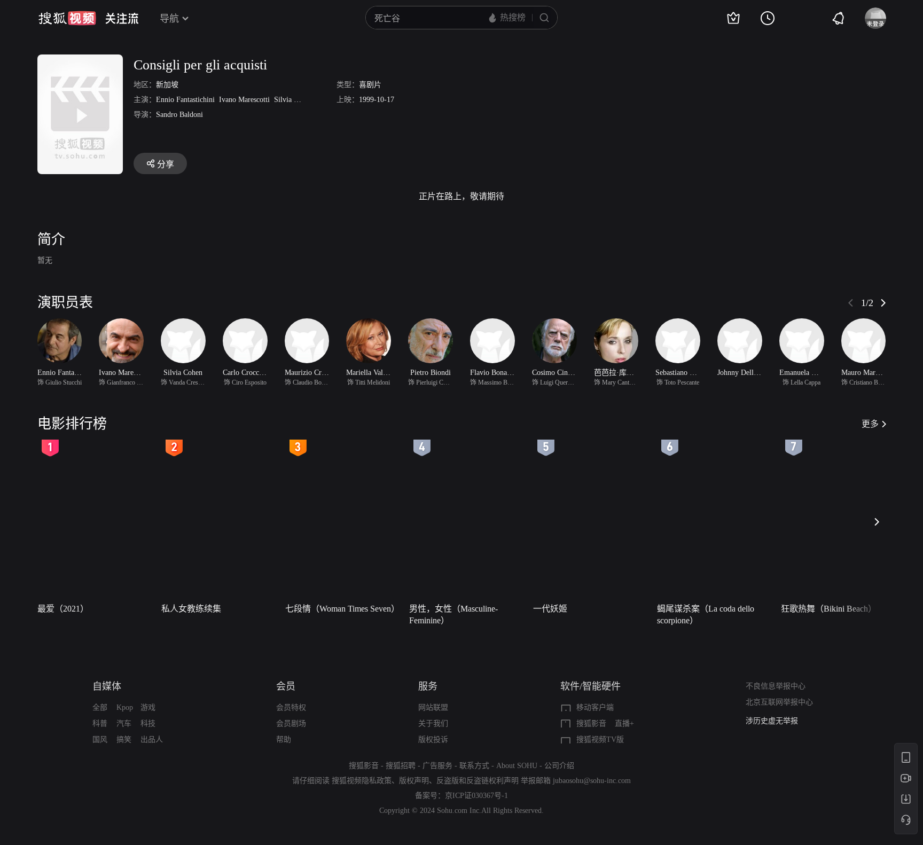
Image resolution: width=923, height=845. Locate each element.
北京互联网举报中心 (779, 702)
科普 (99, 723)
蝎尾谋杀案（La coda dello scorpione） (705, 614)
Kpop (124, 707)
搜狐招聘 (401, 766)
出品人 (151, 740)
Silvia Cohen (293, 100)
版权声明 (414, 781)
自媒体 (106, 686)
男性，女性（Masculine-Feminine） (453, 614)
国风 (99, 740)
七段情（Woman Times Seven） (342, 608)
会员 (285, 686)
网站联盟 (433, 707)
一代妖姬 (550, 608)
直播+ (624, 723)
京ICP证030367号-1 (476, 796)
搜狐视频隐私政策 (362, 781)
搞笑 (123, 740)
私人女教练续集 (191, 608)
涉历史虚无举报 (772, 721)
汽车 (123, 723)
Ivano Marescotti (244, 100)
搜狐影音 (591, 723)
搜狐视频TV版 (600, 740)
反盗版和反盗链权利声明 (477, 781)
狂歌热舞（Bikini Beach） (829, 608)
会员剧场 (291, 723)
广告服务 (437, 766)
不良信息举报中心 (775, 686)
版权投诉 (433, 740)
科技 (147, 723)
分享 (165, 164)
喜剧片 (370, 85)
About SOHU (516, 766)
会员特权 (291, 707)
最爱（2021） (63, 608)
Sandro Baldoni (179, 115)
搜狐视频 (67, 18)
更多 (870, 423)
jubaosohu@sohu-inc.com (592, 781)
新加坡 (167, 85)
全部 (99, 707)
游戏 (147, 707)
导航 (169, 19)
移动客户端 (595, 707)
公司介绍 (559, 766)
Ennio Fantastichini (185, 100)
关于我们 (433, 723)
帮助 (283, 740)
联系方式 (474, 766)
